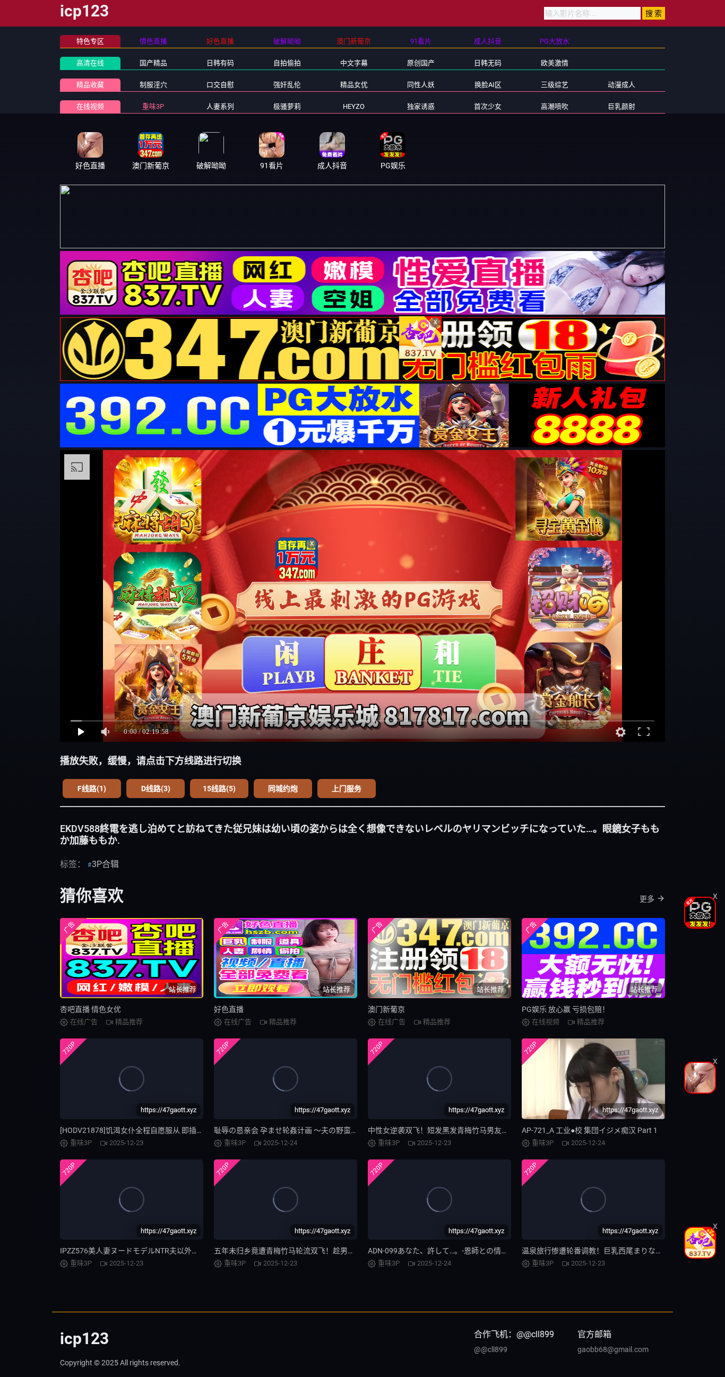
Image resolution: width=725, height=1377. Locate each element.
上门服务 (346, 788)
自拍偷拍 (287, 63)
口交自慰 (220, 85)
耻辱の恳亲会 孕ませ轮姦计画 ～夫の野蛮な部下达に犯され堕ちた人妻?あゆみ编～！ (355, 1130)
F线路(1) (91, 788)
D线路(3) (155, 788)
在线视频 (90, 106)
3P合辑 (105, 864)
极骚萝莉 (287, 106)
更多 (647, 899)
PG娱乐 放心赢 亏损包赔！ (565, 1009)
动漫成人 (621, 85)
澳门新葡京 (386, 1009)
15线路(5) (219, 788)
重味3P (153, 106)
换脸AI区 (488, 85)
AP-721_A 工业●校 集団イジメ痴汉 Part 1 (590, 1130)
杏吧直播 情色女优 (90, 1009)
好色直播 (229, 1009)
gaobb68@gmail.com (613, 1349)
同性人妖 (421, 85)
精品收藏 (90, 85)
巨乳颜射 (621, 106)
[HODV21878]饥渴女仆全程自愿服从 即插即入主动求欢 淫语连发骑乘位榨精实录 (192, 1130)
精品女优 (354, 85)
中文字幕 (354, 63)
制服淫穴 (153, 85)
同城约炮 (283, 788)
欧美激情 (554, 63)
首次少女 (488, 106)
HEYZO (354, 106)
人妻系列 (220, 106)
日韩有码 (220, 63)
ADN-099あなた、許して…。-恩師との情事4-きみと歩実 (460, 1250)
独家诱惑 (421, 106)
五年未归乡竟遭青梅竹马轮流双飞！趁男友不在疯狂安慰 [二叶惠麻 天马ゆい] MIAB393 (356, 1250)
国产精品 (153, 63)
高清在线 (90, 63)
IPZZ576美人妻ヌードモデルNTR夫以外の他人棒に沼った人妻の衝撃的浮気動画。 (196, 1250)
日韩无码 (488, 63)
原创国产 (421, 63)
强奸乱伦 (287, 85)
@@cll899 (490, 1349)
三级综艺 (554, 85)
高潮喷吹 (554, 106)
